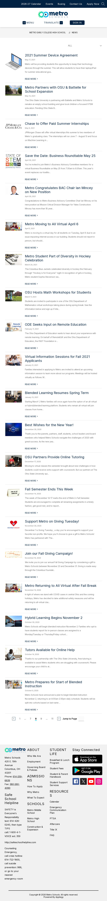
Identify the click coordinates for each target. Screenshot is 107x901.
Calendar (54, 801)
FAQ (52, 835)
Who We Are (34, 756)
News (75, 32)
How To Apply (35, 786)
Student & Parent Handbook (59, 775)
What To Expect (35, 797)
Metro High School (33, 820)
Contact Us (76, 4)
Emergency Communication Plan (58, 810)
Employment (33, 761)
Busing (61, 4)
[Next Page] (59, 718)
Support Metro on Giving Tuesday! (52, 521)
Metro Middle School (34, 811)
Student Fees (57, 768)
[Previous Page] (13, 718)
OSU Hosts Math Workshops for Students (58, 292)
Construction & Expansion (35, 828)
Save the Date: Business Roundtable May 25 (60, 156)
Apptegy (60, 897)
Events (49, 4)
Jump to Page (70, 718)
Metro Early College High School (47, 32)
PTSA (53, 818)
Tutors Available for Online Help (50, 650)
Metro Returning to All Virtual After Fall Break (60, 586)
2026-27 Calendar (31, 4)
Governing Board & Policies (36, 768)
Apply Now (93, 4)
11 (52, 718)
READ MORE (31, 79)
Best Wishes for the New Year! (49, 425)
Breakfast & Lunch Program (59, 761)
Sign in (77, 22)
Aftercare (55, 824)
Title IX (53, 829)
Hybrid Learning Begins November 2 (53, 618)
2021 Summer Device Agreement (51, 55)
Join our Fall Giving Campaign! (49, 553)
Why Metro (33, 792)
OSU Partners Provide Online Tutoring (54, 457)
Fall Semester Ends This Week (49, 489)
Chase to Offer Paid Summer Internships (57, 124)
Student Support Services (58, 784)
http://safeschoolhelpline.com (14, 842)
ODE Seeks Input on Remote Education (55, 324)
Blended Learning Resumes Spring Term (57, 393)
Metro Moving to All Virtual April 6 (51, 224)
